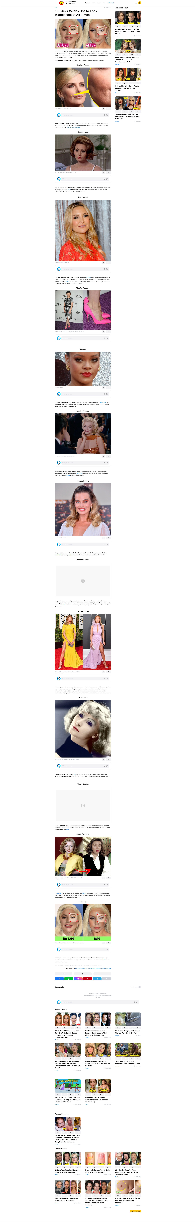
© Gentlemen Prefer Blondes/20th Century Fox (64, 456)
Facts (86, 1104)
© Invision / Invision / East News (61, 942)
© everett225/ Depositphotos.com (62, 262)
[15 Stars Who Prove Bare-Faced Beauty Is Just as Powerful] (68, 1187)
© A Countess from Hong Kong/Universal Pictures (65, 172)
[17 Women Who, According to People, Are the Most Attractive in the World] (98, 1050)
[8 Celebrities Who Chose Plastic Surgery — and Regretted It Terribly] (128, 75)
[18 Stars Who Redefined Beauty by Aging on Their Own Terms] (68, 1159)
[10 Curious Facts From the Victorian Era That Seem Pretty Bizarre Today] (98, 1086)
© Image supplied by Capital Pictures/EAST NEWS (65, 877)
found (83, 893)
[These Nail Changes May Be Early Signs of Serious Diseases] (98, 1159)
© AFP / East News (59, 387)
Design (117, 1035)
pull (104, 959)
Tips (56, 7)
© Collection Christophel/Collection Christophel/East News (67, 759)
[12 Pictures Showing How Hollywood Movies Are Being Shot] (128, 1050)
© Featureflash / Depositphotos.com (62, 537)
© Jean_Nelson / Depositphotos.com (76, 942)
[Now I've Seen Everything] (68, 3)
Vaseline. (79, 473)
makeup (88, 277)
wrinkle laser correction (73, 127)
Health (86, 1174)
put (74, 774)
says (67, 281)
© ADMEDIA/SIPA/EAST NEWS (77, 331)
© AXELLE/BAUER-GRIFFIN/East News (63, 671)
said (67, 829)
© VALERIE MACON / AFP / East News (63, 108)
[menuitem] (87, 3)
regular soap (103, 402)
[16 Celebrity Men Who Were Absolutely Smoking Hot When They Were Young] (128, 1159)
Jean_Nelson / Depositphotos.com (101, 968)
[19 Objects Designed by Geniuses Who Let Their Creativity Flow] (128, 1019)
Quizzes (57, 1104)
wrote (63, 605)
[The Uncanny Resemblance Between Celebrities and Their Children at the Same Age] (98, 1019)
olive (69, 189)
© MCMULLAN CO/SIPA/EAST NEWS (63, 331)
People (117, 36)
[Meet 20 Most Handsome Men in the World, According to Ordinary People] (128, 18)
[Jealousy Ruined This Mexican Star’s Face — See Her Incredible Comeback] (128, 103)
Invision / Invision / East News (83, 968)
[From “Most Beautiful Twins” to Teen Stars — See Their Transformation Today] (128, 46)
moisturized (58, 554)
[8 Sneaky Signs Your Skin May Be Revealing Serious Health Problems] (128, 1187)
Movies (117, 1066)
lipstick (68, 475)
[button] (63, 973)
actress (59, 893)
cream (71, 554)
